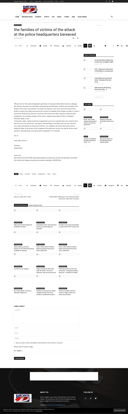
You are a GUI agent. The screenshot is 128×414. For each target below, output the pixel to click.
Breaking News (27, 17)
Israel (59, 17)
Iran (73, 17)
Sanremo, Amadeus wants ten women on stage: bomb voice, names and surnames (67, 292)
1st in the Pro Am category (21, 269)
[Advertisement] (80, 9)
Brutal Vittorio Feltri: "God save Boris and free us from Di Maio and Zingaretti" (46, 226)
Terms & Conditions (48, 1)
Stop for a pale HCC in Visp (22, 197)
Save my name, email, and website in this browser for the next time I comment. (39, 343)
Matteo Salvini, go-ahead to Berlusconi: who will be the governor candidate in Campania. (24, 248)
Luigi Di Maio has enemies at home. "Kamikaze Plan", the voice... (103, 80)
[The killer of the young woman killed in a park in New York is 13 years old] (69, 216)
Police (48, 174)
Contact (62, 1)
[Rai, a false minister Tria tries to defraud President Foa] (24, 282)
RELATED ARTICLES (21, 205)
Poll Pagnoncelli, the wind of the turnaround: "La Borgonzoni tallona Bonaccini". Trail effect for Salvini (68, 270)
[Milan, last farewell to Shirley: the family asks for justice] (24, 216)
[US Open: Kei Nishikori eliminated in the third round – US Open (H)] (91, 132)
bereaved (27, 174)
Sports (46, 17)
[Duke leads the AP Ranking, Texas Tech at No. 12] (88, 90)
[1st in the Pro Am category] (24, 260)
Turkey (66, 17)
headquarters (41, 174)
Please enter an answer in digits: (23, 346)
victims (54, 174)
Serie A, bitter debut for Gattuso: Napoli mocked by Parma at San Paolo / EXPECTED (45, 248)
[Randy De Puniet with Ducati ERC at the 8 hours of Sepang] (107, 113)
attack (21, 174)
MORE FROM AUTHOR (35, 205)
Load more (98, 97)
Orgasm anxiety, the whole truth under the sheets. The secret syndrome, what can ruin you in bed (46, 270)
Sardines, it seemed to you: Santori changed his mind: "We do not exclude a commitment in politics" (46, 292)
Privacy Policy (38, 1)
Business (38, 17)
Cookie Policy (38, 411)
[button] (112, 17)
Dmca (56, 1)
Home (31, 1)
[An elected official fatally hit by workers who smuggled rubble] (88, 62)
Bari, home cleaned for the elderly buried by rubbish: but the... (106, 140)
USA (53, 17)
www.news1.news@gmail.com (56, 405)
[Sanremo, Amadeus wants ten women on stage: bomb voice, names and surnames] (69, 282)
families (34, 174)
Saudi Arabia (82, 17)
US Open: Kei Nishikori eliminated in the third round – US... (90, 140)
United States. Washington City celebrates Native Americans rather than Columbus (64, 198)
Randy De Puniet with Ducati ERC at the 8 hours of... (107, 121)
